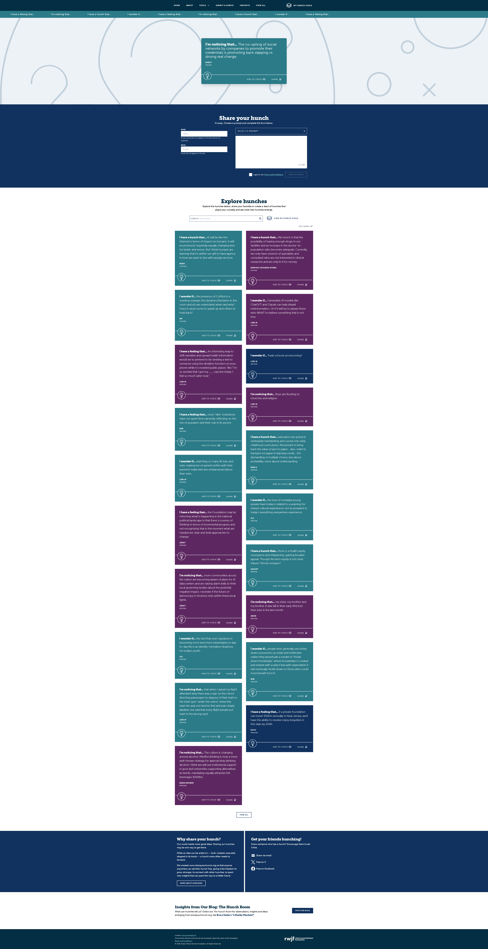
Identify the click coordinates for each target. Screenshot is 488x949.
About (189, 5)
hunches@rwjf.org (189, 935)
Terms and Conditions (273, 175)
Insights (245, 5)
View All (260, 5)
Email (183, 145)
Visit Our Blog (302, 910)
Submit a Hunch (225, 5)
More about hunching (191, 883)
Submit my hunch (296, 175)
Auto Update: (305, 226)
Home (177, 5)
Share (274, 79)
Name (183, 129)
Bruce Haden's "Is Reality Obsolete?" (235, 915)
